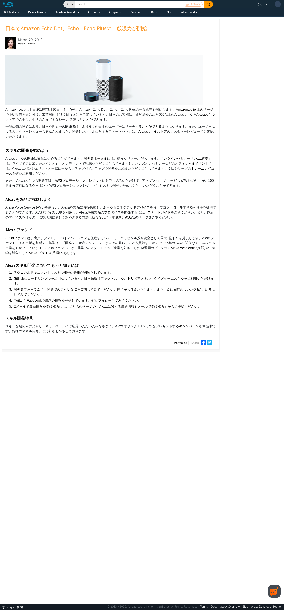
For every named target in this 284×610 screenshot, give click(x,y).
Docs (154, 12)
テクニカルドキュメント (32, 272)
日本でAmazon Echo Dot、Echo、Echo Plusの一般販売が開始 (76, 28)
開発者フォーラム (27, 289)
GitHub (19, 278)
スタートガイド (159, 212)
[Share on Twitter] (209, 342)
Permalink (180, 343)
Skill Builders (11, 12)
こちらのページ (81, 306)
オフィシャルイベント (191, 163)
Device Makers (37, 12)
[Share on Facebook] (204, 342)
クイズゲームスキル (169, 278)
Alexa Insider (189, 12)
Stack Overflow (230, 606)
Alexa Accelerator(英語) (188, 248)
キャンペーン (189, 326)
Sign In (262, 4)
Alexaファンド (16, 238)
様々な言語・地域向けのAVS (113, 217)
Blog (169, 12)
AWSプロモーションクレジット (78, 180)
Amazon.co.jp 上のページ (194, 109)
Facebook (34, 300)
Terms (204, 606)
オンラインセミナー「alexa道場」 (186, 158)
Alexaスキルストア (152, 131)
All (68, 4)
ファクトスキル (112, 278)
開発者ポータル (95, 158)
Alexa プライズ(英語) (44, 253)
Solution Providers (67, 12)
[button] (13, 607)
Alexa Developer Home (266, 606)
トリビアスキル (139, 278)
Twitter (18, 300)
